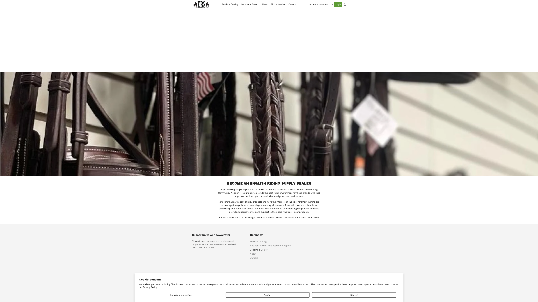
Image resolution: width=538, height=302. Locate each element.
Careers (254, 257)
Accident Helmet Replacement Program (270, 245)
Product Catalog (258, 241)
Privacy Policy (150, 287)
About (253, 253)
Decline (354, 294)
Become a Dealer (258, 249)
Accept (267, 294)
